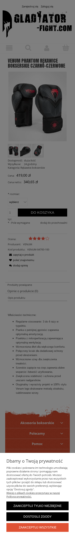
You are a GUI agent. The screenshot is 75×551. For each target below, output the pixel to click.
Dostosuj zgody (37, 516)
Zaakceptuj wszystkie (37, 527)
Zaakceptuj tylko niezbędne (37, 505)
